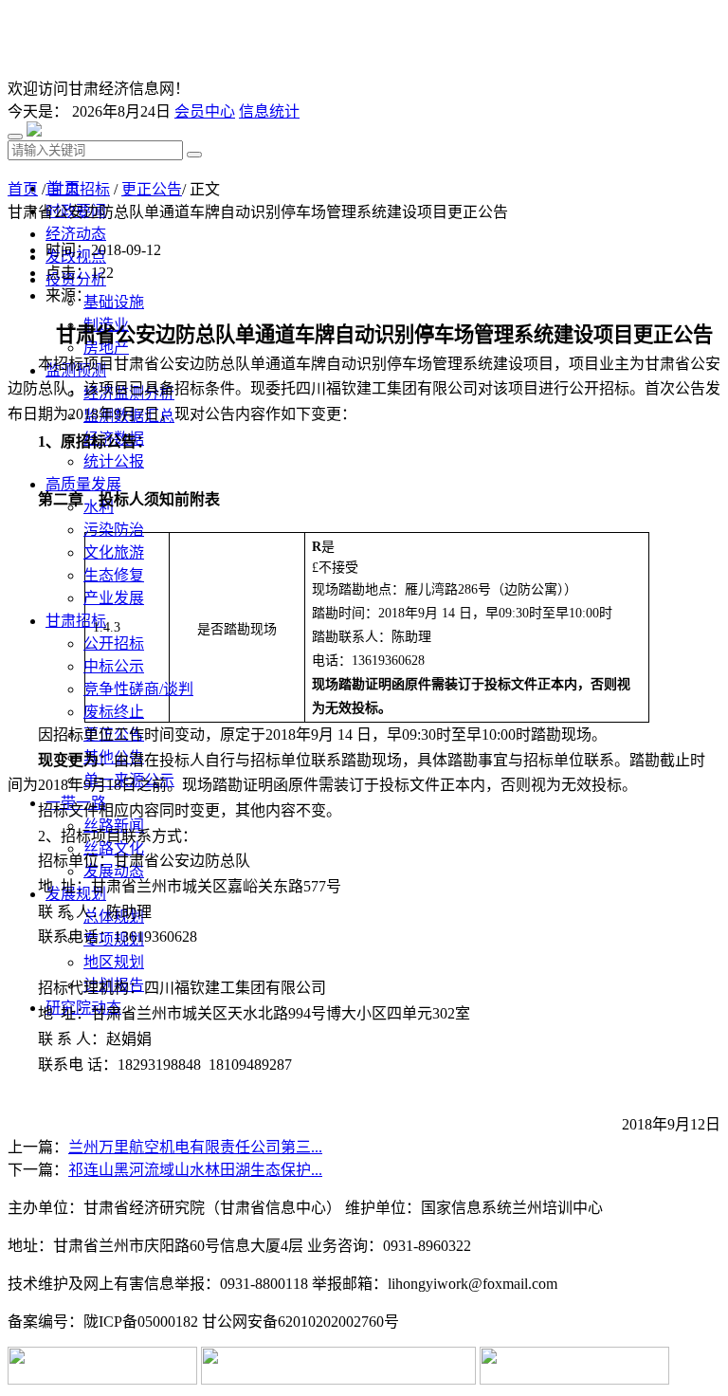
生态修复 (113, 575)
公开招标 (113, 643)
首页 (23, 189)
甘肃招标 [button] (76, 621)
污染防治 (113, 530)
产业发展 (113, 598)
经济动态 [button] (76, 234)
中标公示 (113, 666)
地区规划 (113, 962)
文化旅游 (113, 552)
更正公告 (151, 189)
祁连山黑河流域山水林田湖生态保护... (195, 1170)
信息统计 (269, 111)
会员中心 (204, 111)
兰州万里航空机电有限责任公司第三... (195, 1147)
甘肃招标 (79, 189)
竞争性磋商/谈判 (138, 689)
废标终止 (113, 712)
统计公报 (113, 461)
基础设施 (113, 302)
